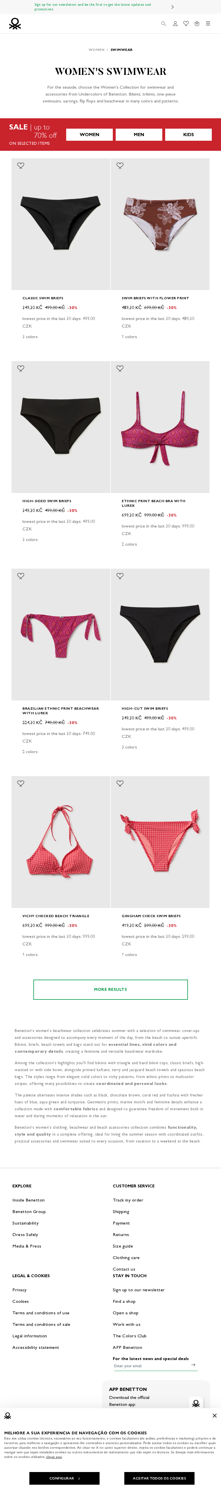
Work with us (126, 1324)
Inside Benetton (28, 1200)
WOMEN (89, 134)
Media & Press (26, 1246)
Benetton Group (29, 1211)
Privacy (19, 1289)
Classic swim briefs (42, 298)
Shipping (121, 1211)
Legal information (29, 1335)
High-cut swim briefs (145, 708)
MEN (139, 134)
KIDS (188, 134)
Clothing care (126, 1257)
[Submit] (193, 1364)
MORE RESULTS (110, 989)
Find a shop (124, 1301)
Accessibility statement (35, 1347)
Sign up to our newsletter (139, 1289)
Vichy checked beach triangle (55, 916)
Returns (121, 1234)
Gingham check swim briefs (151, 916)
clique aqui (54, 1457)
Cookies (20, 1301)
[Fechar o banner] (215, 1416)
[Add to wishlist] (20, 166)
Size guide (123, 1246)
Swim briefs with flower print (155, 298)
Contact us (124, 1269)
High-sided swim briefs (46, 501)
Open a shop (126, 1312)
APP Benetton (127, 1347)
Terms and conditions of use (41, 1312)
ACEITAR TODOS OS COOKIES (159, 1478)
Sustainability (25, 1223)
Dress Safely (25, 1234)
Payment (121, 1223)
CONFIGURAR (61, 1478)
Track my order (128, 1200)
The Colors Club (130, 1335)
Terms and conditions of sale (41, 1324)
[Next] (172, 7)
